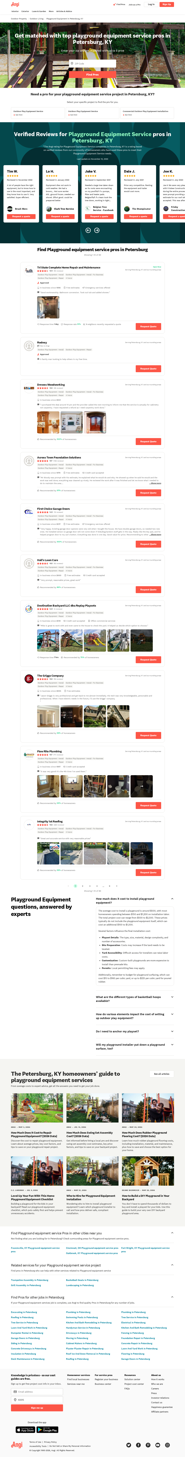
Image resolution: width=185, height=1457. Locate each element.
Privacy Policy (50, 1442)
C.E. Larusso (17, 1190)
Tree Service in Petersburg (24, 1322)
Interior (15, 11)
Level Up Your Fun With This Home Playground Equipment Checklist (32, 1197)
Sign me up (37, 1407)
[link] (10, 209)
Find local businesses (78, 1379)
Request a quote (21, 216)
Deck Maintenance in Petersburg (28, 1358)
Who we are (157, 1383)
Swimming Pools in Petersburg (82, 1317)
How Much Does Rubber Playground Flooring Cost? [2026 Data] (144, 1134)
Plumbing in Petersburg (78, 1312)
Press (154, 1393)
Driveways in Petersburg (78, 1332)
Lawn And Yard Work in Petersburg (29, 1327)
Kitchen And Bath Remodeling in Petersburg (89, 1322)
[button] (48, 307)
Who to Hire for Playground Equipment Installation (90, 1197)
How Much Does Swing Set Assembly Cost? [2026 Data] (89, 1134)
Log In (151, 4)
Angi (13, 1127)
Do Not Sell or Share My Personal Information (70, 1446)
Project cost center (134, 1383)
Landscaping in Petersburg (80, 1285)
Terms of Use (35, 1442)
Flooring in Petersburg (132, 1353)
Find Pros (92, 74)
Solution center (132, 1379)
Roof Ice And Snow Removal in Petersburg (88, 1353)
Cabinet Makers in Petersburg (81, 1343)
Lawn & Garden (39, 11)
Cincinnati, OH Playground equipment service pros (92, 1248)
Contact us (156, 1402)
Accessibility (38, 1446)
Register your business (106, 1379)
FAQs (127, 1388)
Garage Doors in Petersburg (25, 1338)
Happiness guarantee (162, 1407)
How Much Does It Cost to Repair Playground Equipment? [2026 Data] (34, 1134)
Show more (156, 483)
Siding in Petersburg (21, 1343)
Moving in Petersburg (77, 1338)
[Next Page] (117, 886)
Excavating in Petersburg (24, 1312)
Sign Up (167, 4)
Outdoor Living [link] (36, 18)
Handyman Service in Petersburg (83, 1327)
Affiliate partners (159, 1411)
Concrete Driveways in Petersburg (28, 1348)
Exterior (25, 11)
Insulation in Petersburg (23, 1353)
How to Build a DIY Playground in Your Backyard (145, 1197)
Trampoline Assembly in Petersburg (29, 1280)
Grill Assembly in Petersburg (26, 1285)
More (51, 11)
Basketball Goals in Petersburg (82, 1280)
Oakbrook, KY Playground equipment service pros (92, 1253)
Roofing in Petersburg (22, 1317)
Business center (103, 1383)
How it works (157, 1379)
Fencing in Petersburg (132, 1332)
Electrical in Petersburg (133, 1322)
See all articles (161, 1073)
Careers (155, 1388)
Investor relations (160, 1397)
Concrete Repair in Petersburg (136, 1343)
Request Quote (148, 326)
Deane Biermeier (130, 1190)
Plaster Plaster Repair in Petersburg (84, 1348)
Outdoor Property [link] (19, 18)
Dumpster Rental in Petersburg (27, 1332)
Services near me (76, 1383)
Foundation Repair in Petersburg (138, 1338)
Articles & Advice (64, 11)
